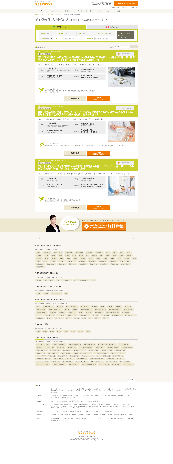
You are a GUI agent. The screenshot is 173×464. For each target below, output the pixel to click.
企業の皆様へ (115, 7)
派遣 (66, 293)
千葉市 (38, 252)
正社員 (38, 293)
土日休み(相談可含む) (71, 306)
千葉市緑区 (89, 252)
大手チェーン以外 (72, 315)
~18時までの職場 (40, 309)
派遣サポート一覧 (56, 411)
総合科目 (76, 318)
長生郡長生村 (82, 264)
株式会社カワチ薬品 (107, 350)
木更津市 (38, 255)
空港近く (49, 318)
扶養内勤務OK (99, 312)
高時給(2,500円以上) (100, 309)
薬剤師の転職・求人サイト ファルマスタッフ (45, 15)
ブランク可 (119, 306)
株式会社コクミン (104, 364)
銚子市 (108, 252)
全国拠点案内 (96, 389)
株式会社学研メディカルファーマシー (64, 359)
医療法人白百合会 (118, 356)
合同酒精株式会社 (82, 359)
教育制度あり (125, 312)
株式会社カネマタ (52, 353)
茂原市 (60, 255)
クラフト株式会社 (123, 344)
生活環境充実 (40, 318)
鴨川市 (46, 258)
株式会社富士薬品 (120, 350)
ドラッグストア (67, 280)
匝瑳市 (134, 258)
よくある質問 (106, 389)
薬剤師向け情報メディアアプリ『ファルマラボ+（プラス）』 (66, 408)
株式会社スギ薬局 (93, 350)
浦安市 (75, 258)
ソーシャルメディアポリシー (75, 391)
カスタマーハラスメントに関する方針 (95, 391)
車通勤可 (75, 309)
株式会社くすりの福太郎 (42, 344)
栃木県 (45, 331)
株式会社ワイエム (73, 364)
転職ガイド (109, 404)
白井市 (112, 258)
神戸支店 (116, 415)
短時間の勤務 (96, 401)
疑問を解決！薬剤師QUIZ (80, 406)
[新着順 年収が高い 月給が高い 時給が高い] (122, 47)
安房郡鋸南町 (40, 267)
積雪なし (97, 318)
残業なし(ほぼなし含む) (55, 309)
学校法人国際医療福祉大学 (89, 364)
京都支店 (102, 415)
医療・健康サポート (98, 411)
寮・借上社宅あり (128, 309)
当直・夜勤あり (105, 315)
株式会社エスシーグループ (118, 353)
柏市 (101, 255)
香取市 (38, 261)
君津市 (61, 258)
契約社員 (45, 293)
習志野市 (94, 255)
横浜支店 (88, 415)
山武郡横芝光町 (51, 264)
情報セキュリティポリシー (58, 391)
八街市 (98, 258)
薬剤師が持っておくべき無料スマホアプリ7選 (122, 406)
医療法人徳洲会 (116, 364)
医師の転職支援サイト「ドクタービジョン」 (62, 418)
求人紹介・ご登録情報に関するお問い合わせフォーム (119, 396)
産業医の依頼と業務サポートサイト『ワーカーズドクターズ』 (91, 418)
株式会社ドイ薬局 (55, 350)
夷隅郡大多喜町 (125, 264)
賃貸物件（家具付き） (130, 315)
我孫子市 (38, 258)
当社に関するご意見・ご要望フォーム (93, 396)
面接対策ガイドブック (98, 404)
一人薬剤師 (95, 315)
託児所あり (53, 312)
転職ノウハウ (126, 404)
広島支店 (123, 415)
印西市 (105, 258)
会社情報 (88, 389)
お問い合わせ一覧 (56, 396)
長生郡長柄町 (103, 264)
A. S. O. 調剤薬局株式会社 (86, 347)
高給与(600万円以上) (86, 309)
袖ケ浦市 (91, 258)
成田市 (67, 255)
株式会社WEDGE (62, 356)
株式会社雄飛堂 (74, 356)
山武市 (45, 261)
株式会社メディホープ (82, 362)
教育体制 (65, 411)
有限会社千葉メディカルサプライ (82, 353)
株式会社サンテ (100, 347)
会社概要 (124, 7)
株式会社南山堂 (56, 362)
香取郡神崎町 (92, 261)
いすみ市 (52, 261)
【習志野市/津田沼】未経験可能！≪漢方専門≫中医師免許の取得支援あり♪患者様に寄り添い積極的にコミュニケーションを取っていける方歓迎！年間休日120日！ (86, 59)
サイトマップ (128, 391)
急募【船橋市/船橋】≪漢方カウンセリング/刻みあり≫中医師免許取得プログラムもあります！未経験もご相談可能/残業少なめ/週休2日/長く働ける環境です (85, 113)
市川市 (115, 252)
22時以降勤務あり (117, 315)
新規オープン (72, 312)
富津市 (68, 258)
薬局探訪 (105, 406)
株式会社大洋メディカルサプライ (45, 347)
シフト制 (38, 315)
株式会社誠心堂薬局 (89, 344)
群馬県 (52, 331)
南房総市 (126, 258)
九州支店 (130, 415)
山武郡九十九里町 (124, 261)
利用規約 (109, 391)
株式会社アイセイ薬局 (75, 344)
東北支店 (60, 415)
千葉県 (60, 15)
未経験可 (110, 306)
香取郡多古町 (102, 261)
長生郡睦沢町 (72, 264)
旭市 (87, 255)
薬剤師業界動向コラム (95, 406)
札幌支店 (53, 415)
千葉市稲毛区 (69, 252)
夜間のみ (68, 318)
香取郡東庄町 (113, 261)
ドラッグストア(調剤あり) (81, 280)
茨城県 (38, 331)
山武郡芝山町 (40, 264)
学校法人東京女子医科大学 (43, 359)
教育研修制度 (108, 411)
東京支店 (81, 415)
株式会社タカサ (72, 347)
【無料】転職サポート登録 (126, 3)
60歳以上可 (62, 312)
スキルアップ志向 (62, 401)
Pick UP (53, 401)
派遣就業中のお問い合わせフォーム (72, 396)
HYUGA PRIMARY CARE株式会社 (45, 356)
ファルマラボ (117, 404)
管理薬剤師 (89, 312)
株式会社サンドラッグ (79, 350)
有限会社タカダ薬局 (113, 347)
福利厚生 (72, 411)
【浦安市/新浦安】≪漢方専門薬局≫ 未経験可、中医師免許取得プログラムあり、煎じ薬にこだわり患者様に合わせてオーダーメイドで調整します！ (86, 168)
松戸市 (46, 255)
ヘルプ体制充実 (84, 315)
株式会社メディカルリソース (58, 420)
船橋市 (122, 252)
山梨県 (88, 331)
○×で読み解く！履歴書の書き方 (59, 404)
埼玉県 (59, 331)
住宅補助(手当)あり (41, 312)
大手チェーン (60, 315)
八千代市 (129, 255)
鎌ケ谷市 (54, 258)
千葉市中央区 (46, 252)
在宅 (90, 318)
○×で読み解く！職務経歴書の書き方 (80, 404)
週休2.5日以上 (84, 306)
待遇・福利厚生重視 (74, 401)
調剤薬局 (38, 280)
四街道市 (82, 258)
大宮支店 (67, 415)
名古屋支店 (95, 415)
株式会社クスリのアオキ (42, 364)
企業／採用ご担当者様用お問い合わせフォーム (63, 397)
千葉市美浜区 (99, 252)
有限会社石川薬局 (124, 362)
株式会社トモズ (40, 353)
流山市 (121, 255)
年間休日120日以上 (48, 306)
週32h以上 (94, 306)
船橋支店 (74, 415)
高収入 (84, 318)
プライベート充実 (85, 401)
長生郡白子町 (93, 264)
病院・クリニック (49, 280)
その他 (93, 280)
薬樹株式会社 (66, 350)
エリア (62, 27)
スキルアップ (54, 406)
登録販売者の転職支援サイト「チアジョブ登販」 (121, 418)
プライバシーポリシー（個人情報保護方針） (123, 389)
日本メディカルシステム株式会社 (107, 344)
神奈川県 (80, 331)
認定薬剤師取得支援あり (112, 312)
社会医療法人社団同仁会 (97, 359)
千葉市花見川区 (58, 252)
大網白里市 (61, 261)
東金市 (81, 255)
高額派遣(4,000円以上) (115, 309)
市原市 (114, 255)
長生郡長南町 (114, 264)
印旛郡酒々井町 (72, 261)
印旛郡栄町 (82, 261)
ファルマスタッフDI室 (66, 406)
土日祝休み (60, 306)
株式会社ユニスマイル (88, 356)
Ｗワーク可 (128, 306)
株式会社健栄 (60, 347)
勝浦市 (107, 255)
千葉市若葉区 (79, 252)
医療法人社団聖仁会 (41, 350)
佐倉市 (74, 255)
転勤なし (67, 309)
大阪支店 (109, 415)
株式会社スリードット (42, 362)
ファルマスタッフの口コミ (68, 389)
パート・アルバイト (56, 293)
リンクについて (118, 391)
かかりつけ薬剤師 (49, 315)
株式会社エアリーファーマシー (115, 359)
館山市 (128, 252)
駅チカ (38, 306)
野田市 (53, 255)
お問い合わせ (134, 7)
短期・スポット (59, 318)
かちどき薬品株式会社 (97, 362)
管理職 (81, 312)
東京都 (73, 331)
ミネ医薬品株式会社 (127, 347)
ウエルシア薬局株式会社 (59, 344)
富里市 (119, 258)
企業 (58, 280)
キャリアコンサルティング (83, 411)
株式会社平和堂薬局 (111, 362)
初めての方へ (54, 389)
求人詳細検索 (80, 389)
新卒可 (102, 306)
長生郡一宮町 (62, 264)
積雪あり (105, 318)
